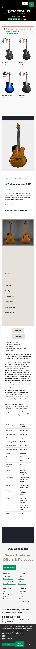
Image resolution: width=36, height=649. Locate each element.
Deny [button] (29, 644)
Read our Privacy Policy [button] (13, 633)
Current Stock (10, 33)
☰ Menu (3, 3)
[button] (3, 636)
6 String (24, 178)
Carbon (7, 181)
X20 (20, 178)
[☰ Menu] (3, 3)
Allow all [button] (8, 644)
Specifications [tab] (18, 336)
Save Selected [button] (20, 644)
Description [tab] (18, 330)
